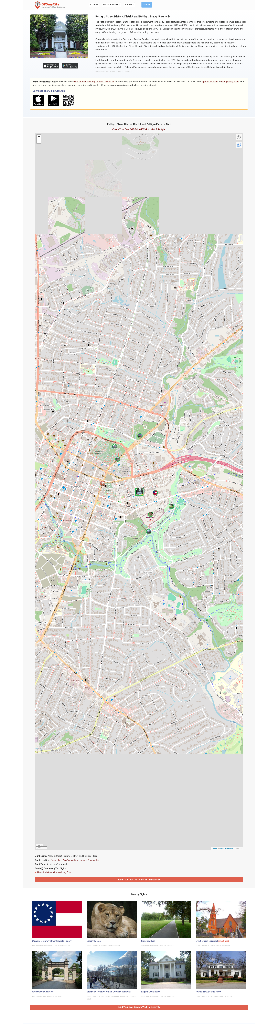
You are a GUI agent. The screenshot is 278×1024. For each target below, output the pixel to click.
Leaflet (214, 848)
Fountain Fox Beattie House (208, 992)
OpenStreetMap (226, 848)
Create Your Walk (111, 4)
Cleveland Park (148, 941)
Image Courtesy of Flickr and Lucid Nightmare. (213, 945)
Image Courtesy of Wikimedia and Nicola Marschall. (51, 945)
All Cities (94, 4)
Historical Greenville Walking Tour (54, 872)
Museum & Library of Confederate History (51, 941)
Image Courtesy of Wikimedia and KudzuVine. (49, 996)
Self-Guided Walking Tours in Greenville (94, 82)
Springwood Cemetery (42, 992)
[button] (139, 491)
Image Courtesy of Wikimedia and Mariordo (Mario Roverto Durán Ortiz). (111, 997)
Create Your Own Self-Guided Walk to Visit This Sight (139, 129)
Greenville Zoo (94, 941)
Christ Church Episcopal (207, 941)
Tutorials (129, 4)
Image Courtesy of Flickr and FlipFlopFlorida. (103, 945)
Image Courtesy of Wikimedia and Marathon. (157, 945)
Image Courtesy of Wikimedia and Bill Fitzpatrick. (113, 71)
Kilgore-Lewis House (150, 992)
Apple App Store (210, 82)
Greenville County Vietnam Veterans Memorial (109, 992)
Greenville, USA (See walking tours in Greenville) (75, 860)
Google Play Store (230, 82)
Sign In (146, 4)
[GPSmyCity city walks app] (50, 5)
